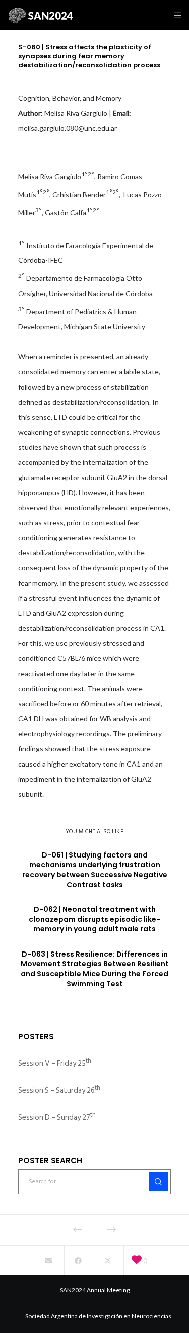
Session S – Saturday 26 (59, 1090)
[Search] (158, 1181)
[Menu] (174, 15)
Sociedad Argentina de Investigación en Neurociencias (98, 1316)
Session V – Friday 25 (54, 1063)
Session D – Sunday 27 (57, 1117)
